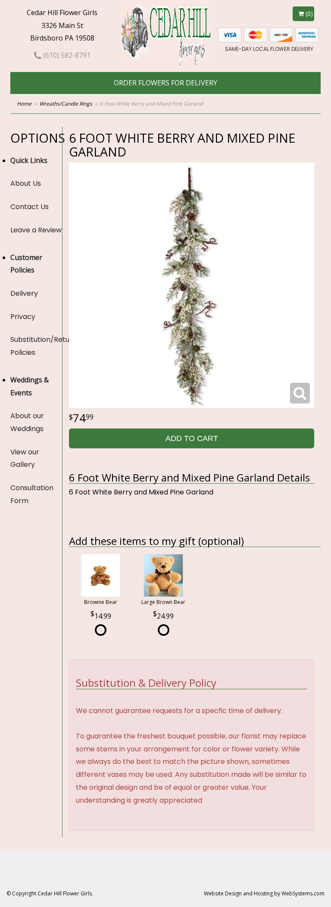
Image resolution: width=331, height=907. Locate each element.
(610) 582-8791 (66, 55)
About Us (25, 183)
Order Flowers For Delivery (165, 83)
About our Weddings (27, 422)
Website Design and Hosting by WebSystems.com (264, 893)
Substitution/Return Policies (36, 346)
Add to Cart (192, 438)
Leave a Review (36, 230)
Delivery (24, 293)
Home (24, 103)
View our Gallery (24, 458)
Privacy (22, 317)
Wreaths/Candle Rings (65, 103)
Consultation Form (31, 494)
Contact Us (29, 207)
